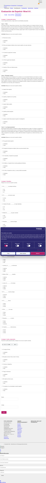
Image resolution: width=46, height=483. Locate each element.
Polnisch (19, 435)
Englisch (19, 425)
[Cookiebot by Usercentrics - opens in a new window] (37, 229)
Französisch (19, 428)
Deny (8, 253)
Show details (39, 249)
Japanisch (19, 432)
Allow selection (23, 253)
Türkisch (19, 433)
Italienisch (19, 429)
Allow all (37, 253)
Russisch (19, 436)
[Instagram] (41, 444)
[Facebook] (39, 444)
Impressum (6, 437)
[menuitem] (40, 2)
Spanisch (19, 426)
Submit (4, 412)
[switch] (17, 246)
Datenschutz (6, 438)
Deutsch (19, 424)
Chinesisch (19, 431)
